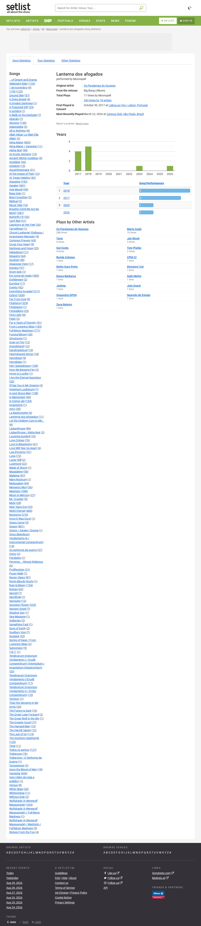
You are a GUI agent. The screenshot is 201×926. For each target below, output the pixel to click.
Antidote (14, 166)
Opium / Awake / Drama (23, 530)
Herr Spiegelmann (20, 365)
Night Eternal (17, 510)
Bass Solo (15, 193)
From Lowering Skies (22, 326)
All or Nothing (17, 130)
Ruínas (13, 589)
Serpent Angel (17, 608)
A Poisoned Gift (18, 107)
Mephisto (15, 491)
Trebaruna (15, 753)
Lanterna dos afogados (23, 416)
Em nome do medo (20, 275)
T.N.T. (12, 651)
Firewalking (16, 311)
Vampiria (14, 773)
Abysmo (14, 122)
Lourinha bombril (19, 436)
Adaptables (16, 126)
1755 (12, 91)
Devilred (14, 260)
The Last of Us (18, 734)
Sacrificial (15, 597)
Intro (12, 408)
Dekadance (16, 252)
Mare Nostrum (18, 479)
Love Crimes (16, 440)
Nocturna (15, 514)
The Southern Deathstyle (24, 738)
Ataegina (14, 181)
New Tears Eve (18, 506)
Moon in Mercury (19, 495)
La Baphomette (18, 412)
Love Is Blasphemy (20, 444)
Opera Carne (17, 522)
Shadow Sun (17, 612)
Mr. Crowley (16, 499)
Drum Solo (15, 271)
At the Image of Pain (21, 173)
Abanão (14, 119)
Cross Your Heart (19, 244)
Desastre (14, 256)
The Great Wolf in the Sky (24, 718)
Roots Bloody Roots (21, 581)
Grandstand (16, 346)
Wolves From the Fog (22, 832)
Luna (12, 456)
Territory (14, 698)
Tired (12, 746)
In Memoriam (17, 397)
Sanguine (15, 601)
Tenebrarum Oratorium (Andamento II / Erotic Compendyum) (23, 691)
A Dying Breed (17, 99)
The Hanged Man (19, 726)
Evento (13, 287)
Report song (82, 123)
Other (70, 60)
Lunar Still (15, 459)
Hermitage (15, 358)
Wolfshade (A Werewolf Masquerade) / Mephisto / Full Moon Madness (25, 824)
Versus (13, 785)
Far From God (17, 299)
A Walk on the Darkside (23, 115)
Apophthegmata (19, 169)
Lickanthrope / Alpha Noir (24, 432)
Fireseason (16, 307)
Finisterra (15, 303)
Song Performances (151, 183)
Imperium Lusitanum (22, 389)
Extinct (13, 295)
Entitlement (16, 279)
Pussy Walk (16, 573)
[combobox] (100, 8)
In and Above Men (20, 393)
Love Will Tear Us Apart (23, 448)
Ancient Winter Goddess (23, 158)
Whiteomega (17, 793)
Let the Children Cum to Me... (26, 420)
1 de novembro (18, 87)
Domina (14, 267)
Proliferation (16, 569)
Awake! (13, 185)
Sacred (13, 593)
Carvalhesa (16, 228)
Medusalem (16, 483)
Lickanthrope (17, 428)
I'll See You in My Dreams (24, 385)
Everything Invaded (21, 291)
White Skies (16, 789)
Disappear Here (18, 263)
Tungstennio (16, 765)
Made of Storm (18, 467)
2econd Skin (16, 95)
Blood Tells (15, 205)
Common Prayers (19, 240)
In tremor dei (17, 401)
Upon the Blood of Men (23, 769)
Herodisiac (15, 361)
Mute (12, 503)
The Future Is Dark (20, 710)
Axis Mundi (16, 189)
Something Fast (18, 624)
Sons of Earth (17, 628)
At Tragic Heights (19, 177)
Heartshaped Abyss (21, 354)
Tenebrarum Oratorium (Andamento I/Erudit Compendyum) (23, 679)
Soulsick (14, 636)
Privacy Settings (65, 902)
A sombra (15, 111)
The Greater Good (20, 722)
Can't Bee (14, 220)
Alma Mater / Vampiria (23, 146)
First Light (15, 314)
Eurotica (14, 283)
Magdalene (16, 471)
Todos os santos (19, 749)
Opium (13, 526)
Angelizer (14, 162)
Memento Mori (18, 487)
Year (66, 183)
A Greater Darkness (21, 103)
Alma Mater (16, 142)
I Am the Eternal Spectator (25, 377)
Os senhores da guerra (23, 550)
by (97, 100)
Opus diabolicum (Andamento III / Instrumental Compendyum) (26, 538)
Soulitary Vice (17, 632)
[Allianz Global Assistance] (158, 894)
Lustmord (15, 463)
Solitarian (15, 620)
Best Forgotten (18, 197)
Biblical (13, 201)
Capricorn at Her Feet (22, 224)
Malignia (14, 475)
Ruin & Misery (17, 585)
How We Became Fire (22, 369)
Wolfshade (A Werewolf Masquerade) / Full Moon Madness (24, 812)
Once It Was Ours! (20, 518)
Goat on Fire (16, 342)
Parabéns (15, 557)
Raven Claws (17, 577)
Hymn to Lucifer (19, 373)
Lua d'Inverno (17, 452)
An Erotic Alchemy (20, 154)
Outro (12, 553)
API (105, 887)
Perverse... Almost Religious (26, 561)
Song (21, 60)
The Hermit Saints (20, 730)
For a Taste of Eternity (22, 322)
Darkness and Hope (21, 248)
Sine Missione (17, 616)
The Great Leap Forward (24, 714)
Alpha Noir (15, 150)
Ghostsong (16, 338)
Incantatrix (16, 405)
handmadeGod (18, 350)
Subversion (16, 648)
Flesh (12, 318)
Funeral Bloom (18, 334)
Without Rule (17, 796)
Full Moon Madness (21, 330)
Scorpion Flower (19, 604)
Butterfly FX (16, 216)
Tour (46, 60)
